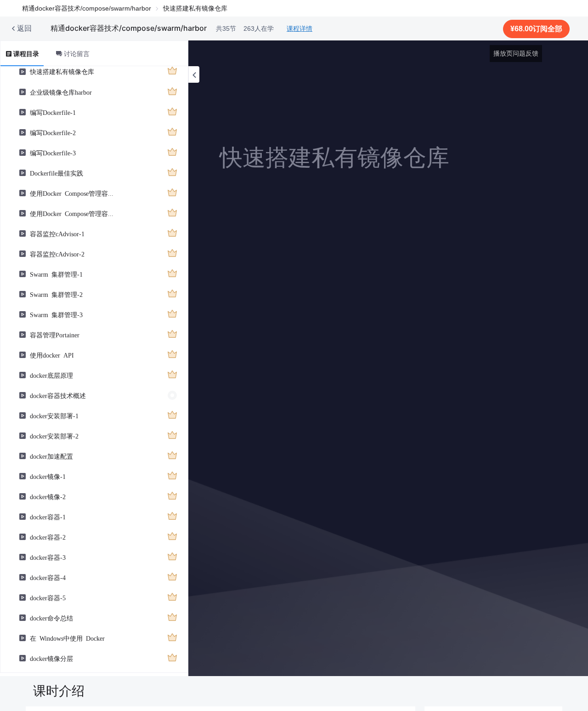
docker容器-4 (48, 577)
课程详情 (299, 28)
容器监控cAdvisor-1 (57, 233)
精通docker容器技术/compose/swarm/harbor (86, 8)
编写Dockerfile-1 (53, 112)
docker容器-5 (48, 597)
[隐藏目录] (193, 74)
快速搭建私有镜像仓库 (62, 71)
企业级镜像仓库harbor (61, 92)
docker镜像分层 (51, 658)
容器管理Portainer (54, 334)
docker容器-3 (48, 557)
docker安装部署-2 (54, 435)
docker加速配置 (51, 456)
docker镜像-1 (48, 476)
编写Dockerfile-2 (53, 132)
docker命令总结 (51, 617)
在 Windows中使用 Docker (67, 638)
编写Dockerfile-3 (53, 152)
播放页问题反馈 (515, 53)
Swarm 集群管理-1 (56, 274)
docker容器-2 (48, 537)
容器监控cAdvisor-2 (57, 253)
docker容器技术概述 (58, 395)
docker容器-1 (48, 516)
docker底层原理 (51, 375)
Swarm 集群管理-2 (56, 294)
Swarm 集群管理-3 (56, 314)
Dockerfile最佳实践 (56, 173)
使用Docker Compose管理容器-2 (74, 213)
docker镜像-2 (48, 496)
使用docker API (52, 355)
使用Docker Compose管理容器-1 (74, 193)
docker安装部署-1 (54, 415)
